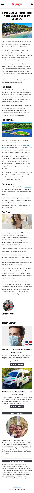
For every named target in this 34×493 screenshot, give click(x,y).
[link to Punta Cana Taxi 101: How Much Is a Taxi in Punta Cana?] (17, 378)
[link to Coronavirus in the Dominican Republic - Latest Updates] (17, 336)
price (13, 235)
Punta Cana (28, 187)
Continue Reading (17, 364)
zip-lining (23, 145)
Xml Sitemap (17, 487)
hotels (22, 203)
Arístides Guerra (8, 313)
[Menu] (2, 4)
